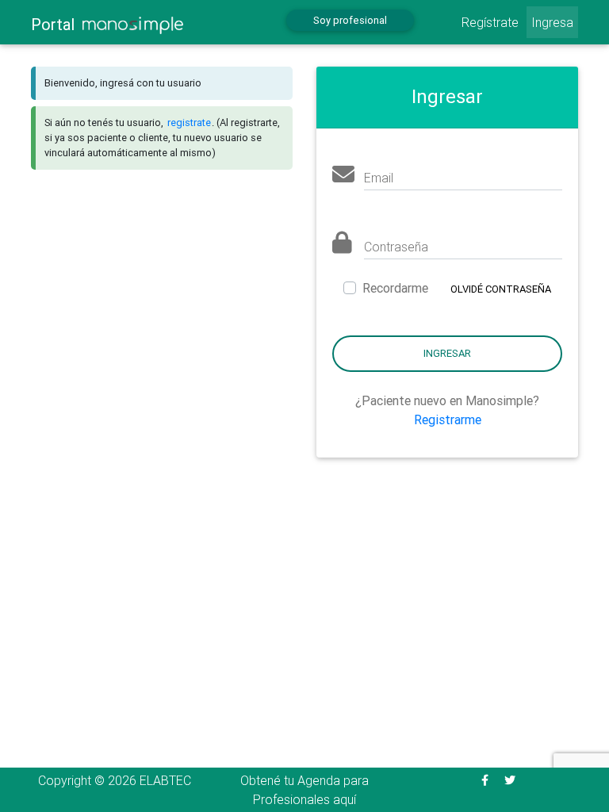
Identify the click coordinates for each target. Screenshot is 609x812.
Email (378, 178)
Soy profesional (350, 20)
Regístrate (490, 22)
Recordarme (395, 288)
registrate (189, 122)
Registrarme (447, 419)
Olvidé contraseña (500, 289)
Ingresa (552, 22)
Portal (56, 24)
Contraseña (396, 247)
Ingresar (447, 353)
